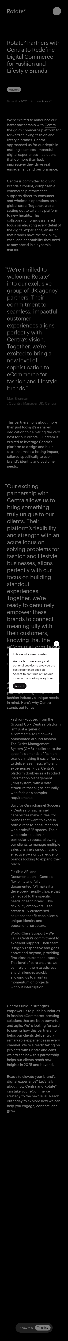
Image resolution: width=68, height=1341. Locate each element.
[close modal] (56, 644)
